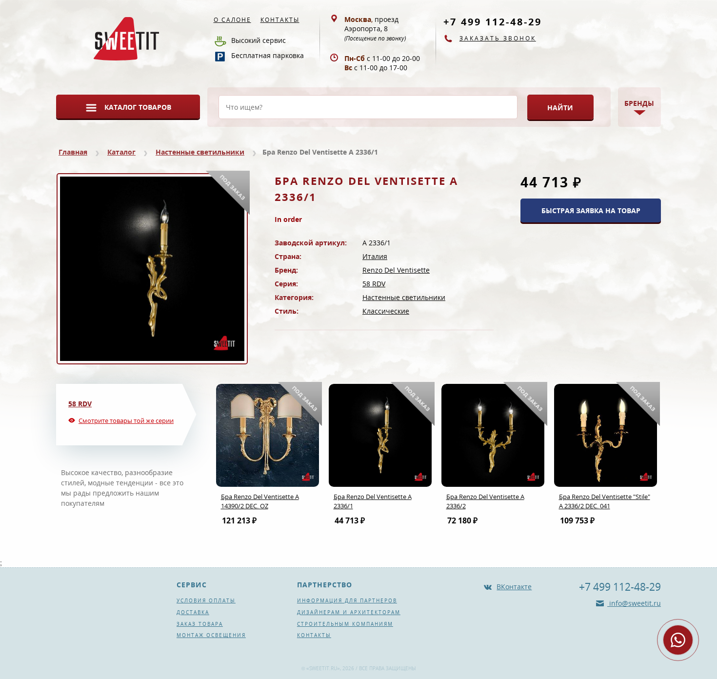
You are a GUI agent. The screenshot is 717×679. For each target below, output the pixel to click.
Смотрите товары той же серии (126, 420)
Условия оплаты (206, 600)
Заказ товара (200, 623)
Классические (385, 311)
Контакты (279, 20)
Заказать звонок (497, 38)
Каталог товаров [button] (137, 107)
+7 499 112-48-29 (492, 21)
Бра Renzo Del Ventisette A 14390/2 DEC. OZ (260, 501)
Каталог (121, 152)
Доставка (193, 612)
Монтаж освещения (211, 635)
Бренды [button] (639, 103)
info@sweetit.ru (634, 603)
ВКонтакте (514, 586)
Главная (73, 152)
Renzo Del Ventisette (396, 270)
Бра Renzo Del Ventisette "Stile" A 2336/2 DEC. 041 (604, 501)
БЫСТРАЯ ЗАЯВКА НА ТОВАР (590, 210)
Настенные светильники (200, 152)
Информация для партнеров (347, 600)
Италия (374, 256)
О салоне (232, 20)
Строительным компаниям (345, 623)
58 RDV (373, 283)
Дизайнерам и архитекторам (348, 612)
